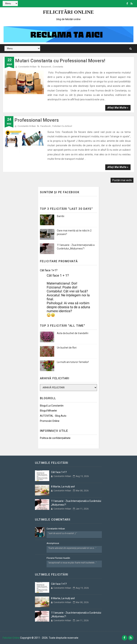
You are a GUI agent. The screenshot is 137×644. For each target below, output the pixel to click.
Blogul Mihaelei (48, 410)
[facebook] (127, 3)
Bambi (60, 216)
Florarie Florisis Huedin (58, 558)
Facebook (45, 126)
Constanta (58, 66)
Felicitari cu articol (62, 126)
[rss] (131, 3)
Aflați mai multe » (117, 107)
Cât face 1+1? (48, 270)
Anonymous (53, 543)
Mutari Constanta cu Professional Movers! (60, 60)
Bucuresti (46, 66)
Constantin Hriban (56, 528)
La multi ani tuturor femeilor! (73, 362)
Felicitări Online (68, 12)
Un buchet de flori (67, 347)
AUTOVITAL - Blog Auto (53, 415)
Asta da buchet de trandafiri (72, 333)
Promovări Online (49, 420)
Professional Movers (36, 120)
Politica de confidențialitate (55, 438)
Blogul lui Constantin (52, 405)
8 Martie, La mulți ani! (63, 486)
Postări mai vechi (122, 180)
